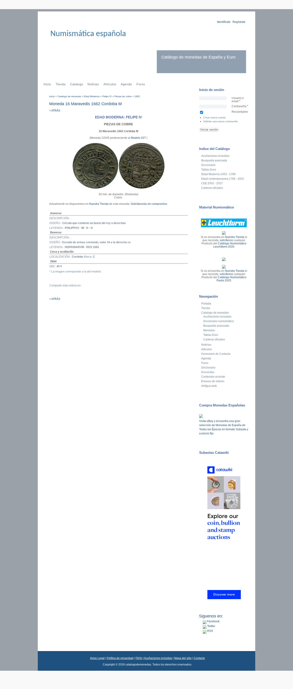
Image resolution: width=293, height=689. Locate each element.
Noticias (93, 84)
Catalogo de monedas (69, 96)
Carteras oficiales (212, 188)
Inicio (47, 84)
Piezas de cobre (123, 96)
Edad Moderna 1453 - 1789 (218, 174)
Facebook (213, 621)
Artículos (109, 84)
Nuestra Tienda (99, 204)
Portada (206, 303)
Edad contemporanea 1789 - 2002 (222, 178)
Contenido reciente (213, 376)
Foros (140, 84)
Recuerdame (240, 111)
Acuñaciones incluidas (215, 156)
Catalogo (76, 84)
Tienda (60, 84)
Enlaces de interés (212, 381)
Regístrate (239, 22)
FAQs (139, 658)
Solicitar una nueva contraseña (220, 121)
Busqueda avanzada (214, 160)
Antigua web (209, 385)
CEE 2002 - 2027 (212, 183)
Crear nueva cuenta (214, 117)
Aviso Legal (97, 658)
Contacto (199, 658)
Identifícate (224, 22)
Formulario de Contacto (216, 353)
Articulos (206, 349)
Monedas (209, 330)
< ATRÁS (54, 110)
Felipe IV (107, 96)
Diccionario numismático (218, 321)
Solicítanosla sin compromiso (149, 204)
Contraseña (240, 106)
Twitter (210, 626)
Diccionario (208, 165)
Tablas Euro (208, 169)
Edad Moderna (92, 96)
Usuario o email (238, 99)
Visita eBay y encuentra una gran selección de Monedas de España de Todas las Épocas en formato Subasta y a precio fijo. (223, 427)
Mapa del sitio (183, 658)
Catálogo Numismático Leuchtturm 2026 (229, 245)
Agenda (126, 84)
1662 (137, 96)
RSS (209, 631)
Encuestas (207, 372)
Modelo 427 (138, 137)
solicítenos (226, 240)
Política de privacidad (120, 658)
